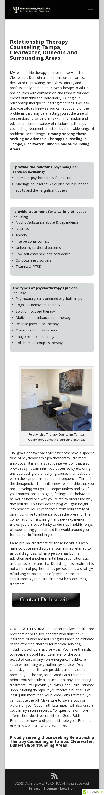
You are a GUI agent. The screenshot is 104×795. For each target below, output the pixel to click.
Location (67, 788)
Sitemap (50, 788)
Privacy (34, 788)
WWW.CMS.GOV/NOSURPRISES (46, 725)
